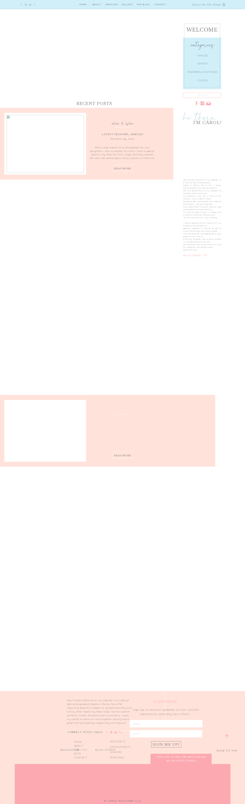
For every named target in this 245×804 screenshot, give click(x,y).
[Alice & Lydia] (45, 143)
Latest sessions (115, 134)
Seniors (137, 134)
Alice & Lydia (122, 123)
